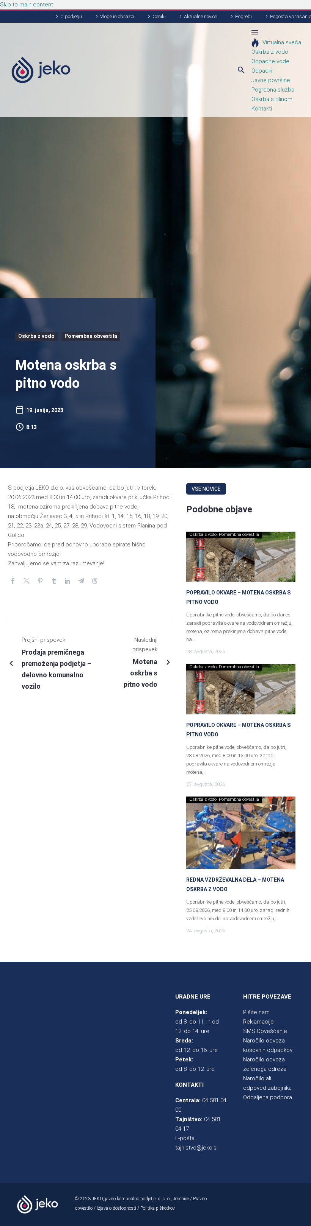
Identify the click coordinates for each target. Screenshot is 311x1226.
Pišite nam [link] (256, 1012)
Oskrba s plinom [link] (271, 99)
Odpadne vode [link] (270, 61)
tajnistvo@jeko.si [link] (196, 1147)
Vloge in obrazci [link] (117, 16)
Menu (254, 32)
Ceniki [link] (159, 16)
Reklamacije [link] (258, 1021)
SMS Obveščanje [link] (265, 1031)
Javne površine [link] (270, 80)
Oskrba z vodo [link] (269, 51)
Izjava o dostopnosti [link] (116, 1208)
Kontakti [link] (261, 108)
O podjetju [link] (71, 16)
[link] (41, 70)
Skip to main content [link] (26, 4)
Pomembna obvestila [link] (90, 336)
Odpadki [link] (261, 70)
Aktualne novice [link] (200, 16)
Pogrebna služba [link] (272, 89)
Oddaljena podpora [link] (267, 1097)
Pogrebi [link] (243, 16)
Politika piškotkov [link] (157, 1208)
